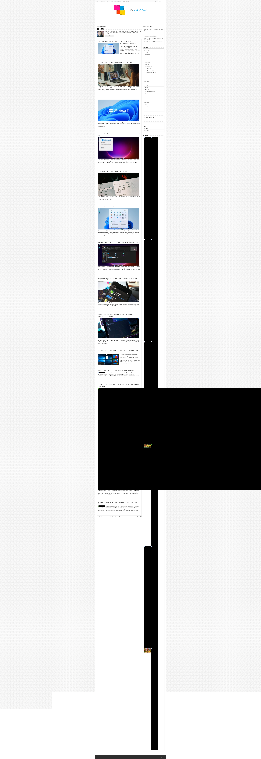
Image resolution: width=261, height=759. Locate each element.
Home (99, 26)
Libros (147, 64)
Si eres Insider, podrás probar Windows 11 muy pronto (113, 171)
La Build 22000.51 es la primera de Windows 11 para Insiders (115, 41)
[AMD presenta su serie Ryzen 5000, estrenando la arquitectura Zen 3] (147, 290)
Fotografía (148, 62)
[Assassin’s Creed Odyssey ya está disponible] (154, 597)
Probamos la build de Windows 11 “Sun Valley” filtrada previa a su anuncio (119, 242)
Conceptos (147, 77)
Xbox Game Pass (149, 108)
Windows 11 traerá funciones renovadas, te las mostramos (114, 98)
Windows (97, 1)
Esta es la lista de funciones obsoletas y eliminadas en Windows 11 (116, 62)
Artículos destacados (117, 1)
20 (112, 516)
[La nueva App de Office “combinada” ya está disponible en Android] (147, 392)
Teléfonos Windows (148, 98)
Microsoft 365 (102, 1)
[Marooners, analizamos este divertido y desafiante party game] (147, 650)
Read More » (101, 57)
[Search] (165, 1)
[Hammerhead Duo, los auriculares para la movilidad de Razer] (154, 188)
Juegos (146, 87)
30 (115, 516)
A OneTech (147, 50)
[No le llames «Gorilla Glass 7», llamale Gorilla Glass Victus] (154, 392)
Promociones (147, 95)
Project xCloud (149, 105)
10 (110, 516)
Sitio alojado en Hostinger (149, 117)
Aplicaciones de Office (150, 91)
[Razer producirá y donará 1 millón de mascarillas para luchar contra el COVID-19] (154, 699)
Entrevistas (147, 85)
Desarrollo (147, 79)
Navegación (148, 68)
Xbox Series (148, 110)
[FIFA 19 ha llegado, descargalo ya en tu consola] (154, 495)
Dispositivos (147, 81)
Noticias (146, 93)
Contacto (127, 1)
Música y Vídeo (149, 66)
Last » (120, 516)
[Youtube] (155, 1)
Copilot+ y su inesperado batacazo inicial (151, 32)
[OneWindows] (130, 10)
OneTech (123, 1)
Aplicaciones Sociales (150, 58)
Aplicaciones (147, 54)
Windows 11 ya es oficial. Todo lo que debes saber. (112, 206)
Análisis (146, 52)
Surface (111, 1)
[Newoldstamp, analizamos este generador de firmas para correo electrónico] (154, 290)
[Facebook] (158, 757)
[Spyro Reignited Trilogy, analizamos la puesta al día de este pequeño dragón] (147, 188)
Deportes (148, 60)
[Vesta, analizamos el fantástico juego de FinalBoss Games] (147, 446)
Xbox (146, 104)
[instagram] (156, 1)
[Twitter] (154, 1)
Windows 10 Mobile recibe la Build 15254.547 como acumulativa (116, 370)
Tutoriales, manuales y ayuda (150, 100)
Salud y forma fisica (150, 70)
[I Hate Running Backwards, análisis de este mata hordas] (147, 597)
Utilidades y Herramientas (151, 72)
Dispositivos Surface (150, 82)
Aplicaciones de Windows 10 (151, 56)
